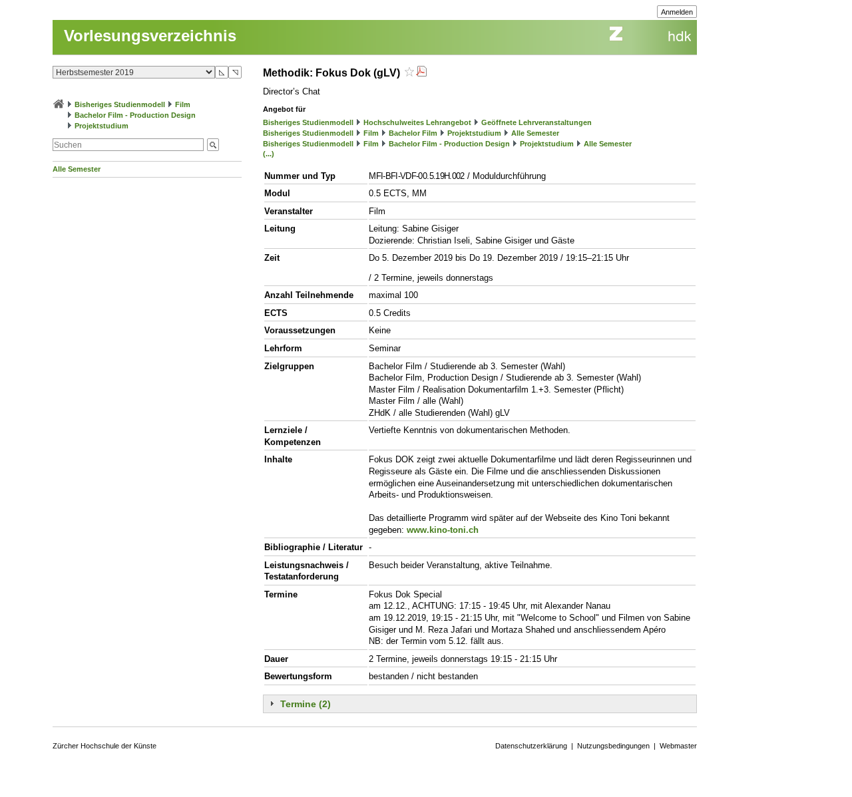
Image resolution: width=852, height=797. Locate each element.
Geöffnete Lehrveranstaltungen (536, 122)
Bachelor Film (413, 133)
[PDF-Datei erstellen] (421, 73)
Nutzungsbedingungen (613, 746)
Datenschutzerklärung (531, 746)
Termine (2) (305, 704)
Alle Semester (77, 169)
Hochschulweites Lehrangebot (417, 122)
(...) (268, 154)
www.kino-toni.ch (443, 530)
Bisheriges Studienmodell (120, 104)
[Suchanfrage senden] (213, 144)
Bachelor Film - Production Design (135, 115)
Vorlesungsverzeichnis (150, 36)
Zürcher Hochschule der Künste (104, 746)
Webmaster (678, 746)
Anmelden (677, 12)
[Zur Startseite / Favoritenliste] (59, 104)
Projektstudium (101, 126)
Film (182, 104)
